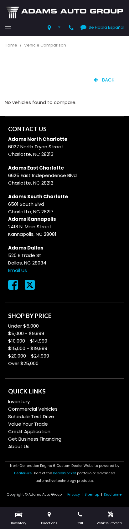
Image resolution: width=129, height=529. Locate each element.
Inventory (19, 401)
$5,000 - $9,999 (26, 333)
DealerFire (23, 473)
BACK (108, 80)
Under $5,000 (23, 326)
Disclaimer (113, 494)
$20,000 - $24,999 (28, 356)
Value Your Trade (28, 424)
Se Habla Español (106, 27)
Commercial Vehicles (33, 409)
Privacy (73, 494)
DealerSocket (64, 473)
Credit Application (29, 431)
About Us (18, 446)
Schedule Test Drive (31, 416)
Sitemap (92, 494)
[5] (55, 28)
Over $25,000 (23, 363)
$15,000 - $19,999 (27, 348)
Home (11, 45)
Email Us (17, 270)
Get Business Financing (34, 439)
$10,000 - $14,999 (27, 341)
